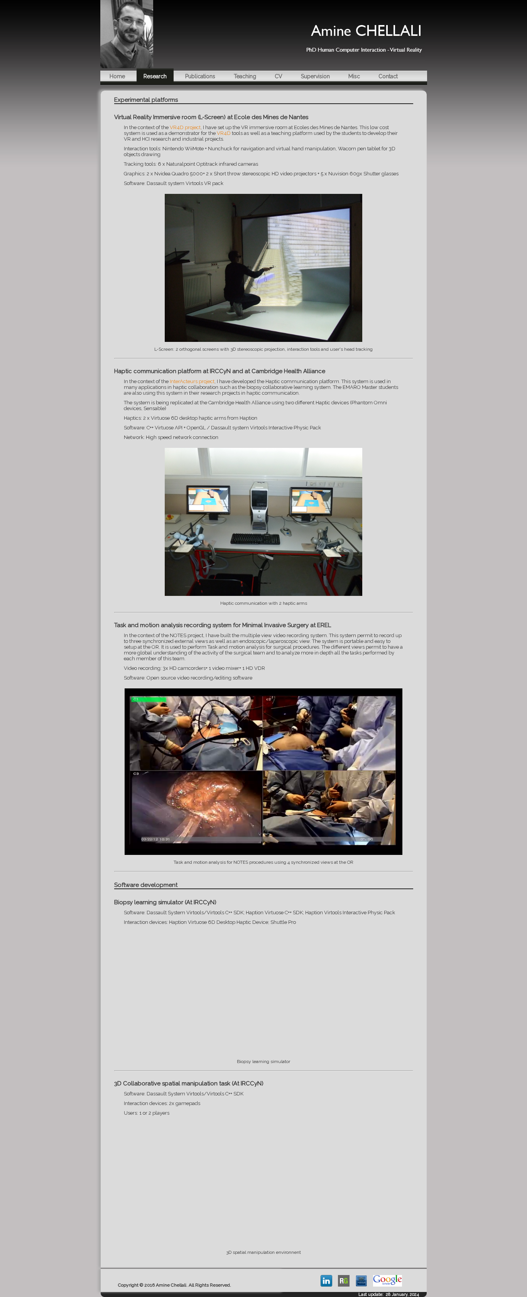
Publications (200, 76)
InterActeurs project (192, 381)
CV (278, 76)
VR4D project (185, 127)
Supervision (315, 76)
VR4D (224, 133)
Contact (388, 76)
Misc (354, 76)
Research (155, 76)
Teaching (245, 76)
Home (117, 76)
